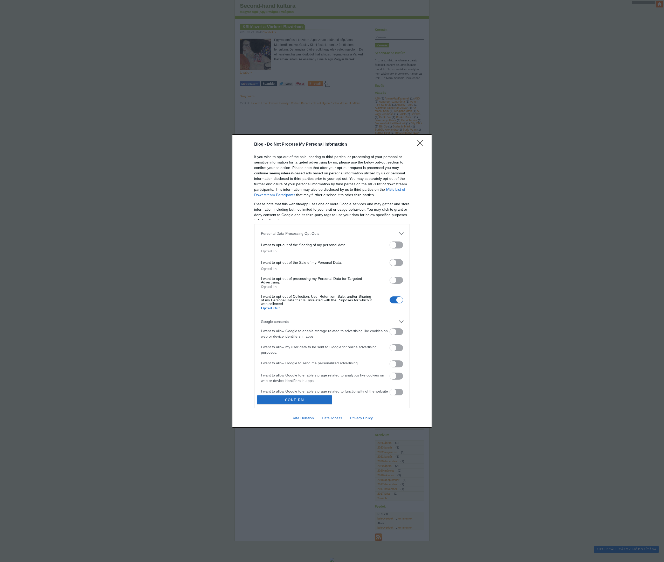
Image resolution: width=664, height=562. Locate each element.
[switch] (396, 244)
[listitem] (332, 233)
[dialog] (332, 281)
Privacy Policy (361, 418)
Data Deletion (303, 418)
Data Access (332, 418)
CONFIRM (294, 400)
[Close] (422, 145)
